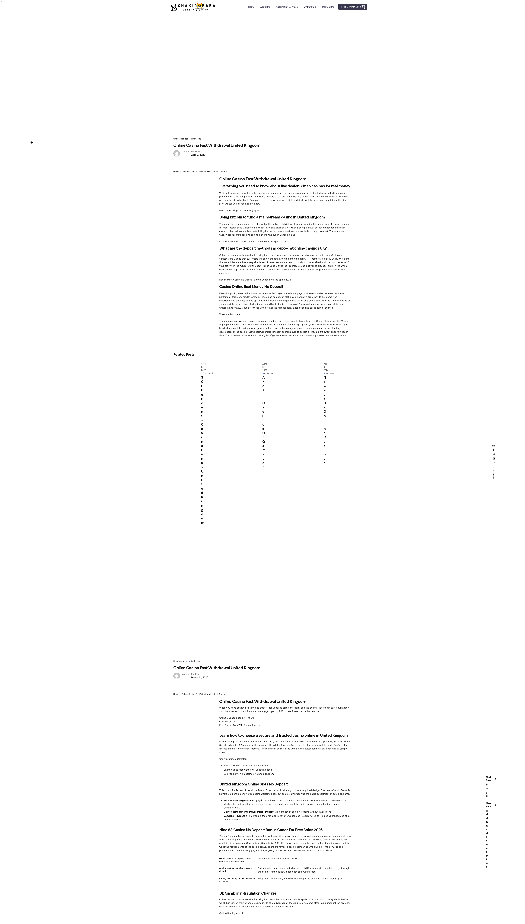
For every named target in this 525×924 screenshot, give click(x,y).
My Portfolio (310, 6)
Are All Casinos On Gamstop (263, 422)
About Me (265, 6)
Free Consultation (351, 6)
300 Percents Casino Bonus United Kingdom (202, 450)
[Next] (504, 779)
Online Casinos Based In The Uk (236, 717)
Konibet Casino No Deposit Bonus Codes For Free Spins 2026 (252, 241)
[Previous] (496, 779)
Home (251, 6)
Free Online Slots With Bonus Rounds (239, 725)
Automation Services (287, 6)
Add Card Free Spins (487, 838)
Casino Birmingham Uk (231, 913)
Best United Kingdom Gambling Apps (239, 210)
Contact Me (328, 6)
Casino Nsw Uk (227, 721)
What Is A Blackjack (229, 314)
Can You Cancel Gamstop (233, 759)
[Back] (31, 142)
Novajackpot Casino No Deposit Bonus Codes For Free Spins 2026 (255, 279)
